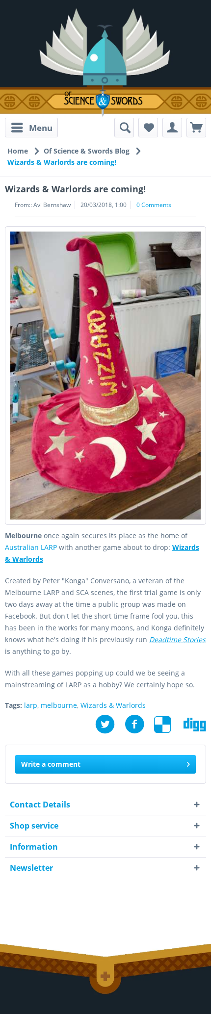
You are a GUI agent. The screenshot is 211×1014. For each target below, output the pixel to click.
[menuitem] (31, 127)
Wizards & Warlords (113, 705)
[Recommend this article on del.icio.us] (169, 724)
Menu (41, 127)
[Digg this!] (195, 724)
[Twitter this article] (110, 724)
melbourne (59, 705)
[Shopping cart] (196, 127)
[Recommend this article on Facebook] (139, 724)
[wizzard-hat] (105, 375)
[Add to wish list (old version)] (148, 127)
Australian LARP (31, 547)
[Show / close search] (124, 127)
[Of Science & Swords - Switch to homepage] (105, 101)
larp (30, 705)
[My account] (172, 127)
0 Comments (153, 205)
